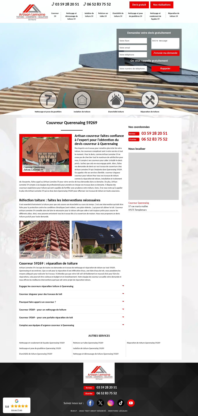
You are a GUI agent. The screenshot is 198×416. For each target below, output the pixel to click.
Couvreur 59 (55, 15)
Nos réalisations (161, 4)
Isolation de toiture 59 (89, 15)
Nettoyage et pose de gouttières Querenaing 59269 (40, 348)
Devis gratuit (139, 4)
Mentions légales (118, 411)
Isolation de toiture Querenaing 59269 (88, 348)
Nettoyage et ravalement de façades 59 (155, 16)
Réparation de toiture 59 (173, 15)
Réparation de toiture (137, 112)
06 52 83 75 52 (99, 4)
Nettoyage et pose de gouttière (35, 112)
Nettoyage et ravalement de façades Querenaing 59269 (42, 343)
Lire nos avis (16, 410)
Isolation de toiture (69, 112)
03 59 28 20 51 (67, 4)
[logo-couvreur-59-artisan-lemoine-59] (32, 12)
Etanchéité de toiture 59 (118, 15)
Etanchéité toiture (103, 112)
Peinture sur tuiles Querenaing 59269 (88, 343)
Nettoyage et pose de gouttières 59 (135, 15)
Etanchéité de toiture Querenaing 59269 (35, 354)
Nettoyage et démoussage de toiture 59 (71, 16)
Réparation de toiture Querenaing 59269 (143, 343)
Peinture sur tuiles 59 (103, 15)
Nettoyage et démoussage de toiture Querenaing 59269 (95, 354)
